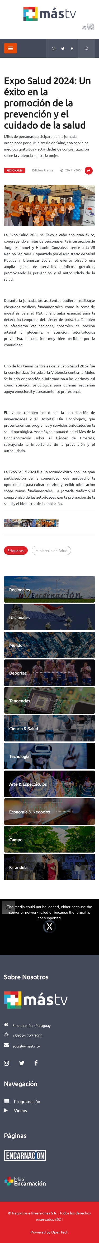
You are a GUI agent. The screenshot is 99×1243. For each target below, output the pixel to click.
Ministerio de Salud (51, 550)
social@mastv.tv (26, 1046)
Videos (20, 1110)
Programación (26, 1101)
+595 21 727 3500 (28, 1035)
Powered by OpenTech (49, 1232)
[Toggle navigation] (10, 48)
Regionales (14, 170)
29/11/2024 (73, 170)
